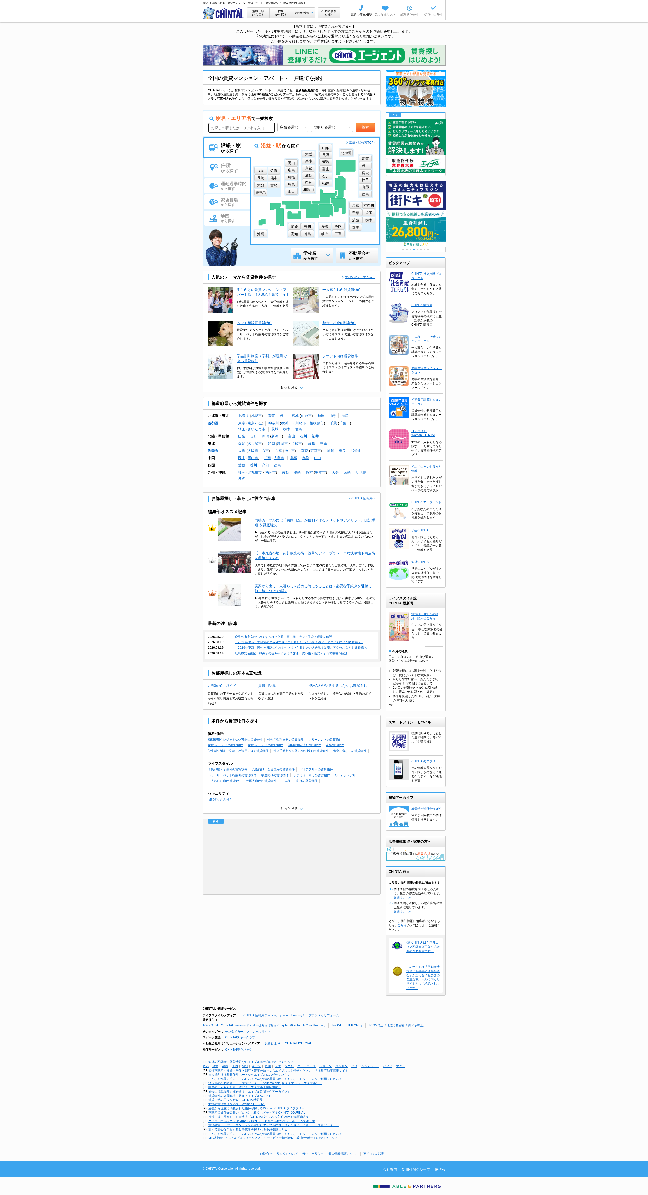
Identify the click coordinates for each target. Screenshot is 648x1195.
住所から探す (281, 12)
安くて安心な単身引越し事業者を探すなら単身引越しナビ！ (249, 1129)
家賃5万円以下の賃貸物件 (265, 745)
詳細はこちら (403, 897)
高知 (265, 465)
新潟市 (276, 436)
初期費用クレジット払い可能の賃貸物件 (235, 739)
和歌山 (356, 451)
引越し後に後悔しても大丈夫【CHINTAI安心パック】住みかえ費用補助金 (258, 1117)
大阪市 (253, 451)
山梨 (241, 436)
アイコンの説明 (373, 1154)
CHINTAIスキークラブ (240, 1037)
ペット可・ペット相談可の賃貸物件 (232, 775)
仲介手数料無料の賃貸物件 (285, 739)
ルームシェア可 (345, 775)
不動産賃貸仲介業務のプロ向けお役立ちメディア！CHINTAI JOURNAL (256, 1112)
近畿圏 (213, 451)
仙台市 (306, 416)
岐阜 (311, 444)
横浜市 (286, 423)
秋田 (321, 416)
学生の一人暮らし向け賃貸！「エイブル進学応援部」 (244, 1087)
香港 (205, 1066)
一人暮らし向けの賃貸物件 (299, 781)
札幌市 (256, 416)
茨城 (274, 429)
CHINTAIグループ (416, 1169)
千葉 (333, 423)
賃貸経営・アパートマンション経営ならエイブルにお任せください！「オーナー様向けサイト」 (273, 1125)
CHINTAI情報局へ (363, 498)
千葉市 (344, 423)
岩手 (283, 416)
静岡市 (282, 444)
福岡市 (270, 472)
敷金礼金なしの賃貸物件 (350, 751)
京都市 (315, 451)
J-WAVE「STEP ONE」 (347, 1025)
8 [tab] (428, 249)
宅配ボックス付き (220, 799)
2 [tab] (407, 249)
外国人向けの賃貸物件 (261, 781)
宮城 (295, 416)
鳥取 (305, 458)
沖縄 (241, 478)
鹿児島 (361, 472)
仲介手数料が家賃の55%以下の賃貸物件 (300, 751)
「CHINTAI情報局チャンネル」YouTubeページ (272, 1015)
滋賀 (330, 451)
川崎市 (300, 423)
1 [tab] (403, 249)
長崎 (297, 472)
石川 (303, 436)
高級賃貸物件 (335, 745)
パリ (354, 1066)
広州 (268, 1066)
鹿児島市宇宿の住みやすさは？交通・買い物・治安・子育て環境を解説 (283, 637)
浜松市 (296, 444)
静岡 (271, 444)
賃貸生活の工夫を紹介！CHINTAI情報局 (235, 1100)
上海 (235, 1066)
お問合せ (266, 1154)
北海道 (243, 416)
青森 (271, 416)
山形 (333, 416)
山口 (317, 458)
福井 (315, 436)
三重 (323, 444)
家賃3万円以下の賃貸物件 (225, 745)
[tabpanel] (416, 228)
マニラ (400, 1066)
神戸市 (289, 451)
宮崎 (347, 472)
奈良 (342, 451)
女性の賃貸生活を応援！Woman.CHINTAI (236, 1104)
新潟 (265, 436)
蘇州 (245, 1066)
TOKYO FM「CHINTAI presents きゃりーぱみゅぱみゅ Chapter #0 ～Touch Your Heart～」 (264, 1025)
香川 (253, 465)
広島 (267, 458)
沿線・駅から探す (258, 12)
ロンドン (341, 1066)
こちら (402, 925)
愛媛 (241, 465)
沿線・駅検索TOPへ (362, 142)
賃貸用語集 (267, 686)
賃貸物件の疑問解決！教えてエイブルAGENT (239, 1096)
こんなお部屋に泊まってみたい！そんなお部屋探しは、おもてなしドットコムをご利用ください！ (275, 1079)
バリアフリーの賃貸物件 (316, 769)
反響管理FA (272, 1043)
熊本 (309, 472)
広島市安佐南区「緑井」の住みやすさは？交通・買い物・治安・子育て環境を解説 (291, 653)
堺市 (265, 451)
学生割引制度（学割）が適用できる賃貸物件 (238, 751)
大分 (335, 472)
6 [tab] (421, 249)
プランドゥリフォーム (324, 1015)
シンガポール (370, 1066)
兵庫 (278, 451)
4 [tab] (414, 249)
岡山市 (253, 458)
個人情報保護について (343, 1154)
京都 (304, 451)
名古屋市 (255, 444)
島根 (293, 458)
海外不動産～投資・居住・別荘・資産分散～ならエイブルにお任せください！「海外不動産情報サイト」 (279, 1070)
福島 (345, 416)
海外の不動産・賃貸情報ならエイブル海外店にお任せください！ (252, 1062)
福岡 (241, 472)
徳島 (277, 465)
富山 (291, 436)
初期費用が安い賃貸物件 (304, 745)
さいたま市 (256, 429)
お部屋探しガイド (222, 686)
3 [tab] (410, 249)
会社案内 (390, 1169)
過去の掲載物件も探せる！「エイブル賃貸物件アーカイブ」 (249, 1091)
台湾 (215, 1066)
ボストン (325, 1066)
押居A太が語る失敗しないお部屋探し (337, 686)
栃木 (286, 429)
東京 (241, 423)
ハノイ (387, 1066)
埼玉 (241, 429)
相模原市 (317, 423)
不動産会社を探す (329, 12)
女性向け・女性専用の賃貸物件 (273, 769)
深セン (256, 1066)
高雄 (225, 1066)
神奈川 (273, 423)
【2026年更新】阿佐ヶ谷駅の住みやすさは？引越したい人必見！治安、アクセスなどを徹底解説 (301, 647)
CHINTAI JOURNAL (298, 1043)
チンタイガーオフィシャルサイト (248, 1031)
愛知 (241, 444)
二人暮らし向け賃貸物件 (224, 781)
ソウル (289, 1066)
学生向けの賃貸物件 (275, 775)
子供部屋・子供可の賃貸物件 (227, 769)
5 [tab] (417, 249)
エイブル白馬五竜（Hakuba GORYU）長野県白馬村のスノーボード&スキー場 (261, 1121)
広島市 (279, 458)
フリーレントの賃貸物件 (325, 739)
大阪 (241, 451)
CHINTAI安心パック (238, 1049)
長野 (253, 436)
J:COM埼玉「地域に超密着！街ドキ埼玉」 (397, 1025)
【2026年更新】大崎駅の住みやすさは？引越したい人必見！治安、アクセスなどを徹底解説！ (299, 642)
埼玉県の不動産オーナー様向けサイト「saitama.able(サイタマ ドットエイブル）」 (265, 1083)
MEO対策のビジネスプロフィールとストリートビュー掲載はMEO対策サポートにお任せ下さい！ (274, 1138)
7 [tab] (424, 249)
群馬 (298, 429)
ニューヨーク (306, 1066)
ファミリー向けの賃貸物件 (311, 775)
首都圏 (213, 423)
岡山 (241, 458)
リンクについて (287, 1154)
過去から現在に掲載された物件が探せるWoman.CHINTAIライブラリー (256, 1108)
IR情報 (440, 1169)
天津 (278, 1066)
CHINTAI (223, 13)
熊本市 (320, 472)
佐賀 (285, 472)
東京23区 (255, 423)
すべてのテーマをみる (360, 277)
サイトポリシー (313, 1154)
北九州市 (255, 472)
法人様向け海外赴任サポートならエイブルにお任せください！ (250, 1074)
